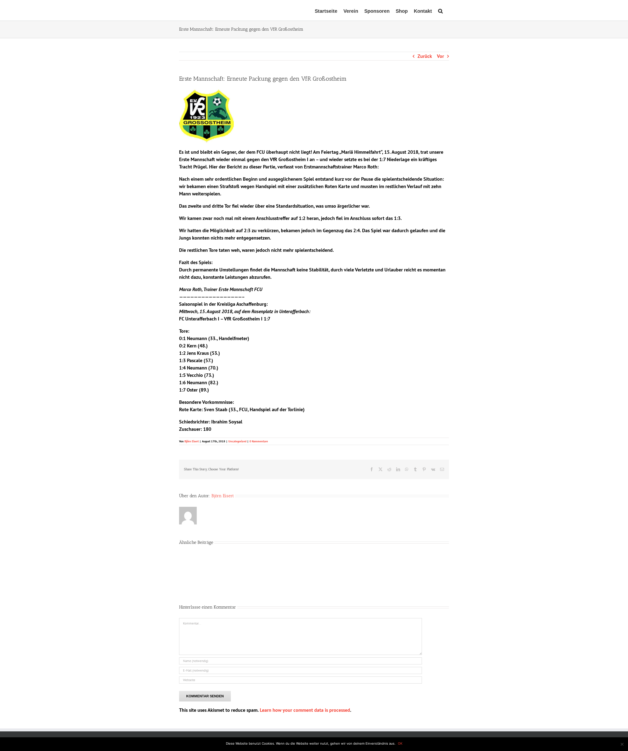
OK (400, 743)
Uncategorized (237, 441)
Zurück (425, 56)
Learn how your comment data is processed (305, 710)
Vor (440, 56)
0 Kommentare (258, 441)
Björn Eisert (191, 441)
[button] (440, 10)
